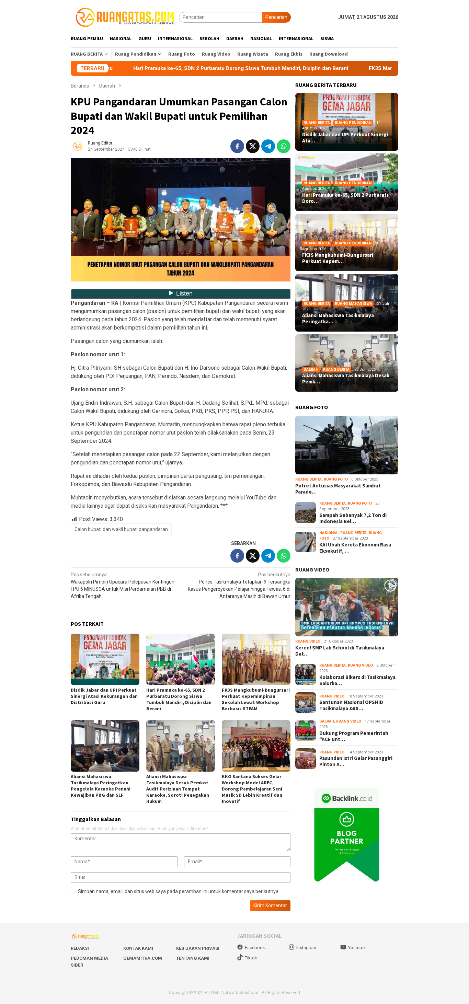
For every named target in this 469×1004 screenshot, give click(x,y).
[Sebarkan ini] (237, 146)
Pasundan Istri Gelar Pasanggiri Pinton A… (355, 761)
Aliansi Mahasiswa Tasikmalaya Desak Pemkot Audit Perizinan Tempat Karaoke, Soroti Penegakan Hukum (177, 788)
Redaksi (80, 948)
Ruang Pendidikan (353, 122)
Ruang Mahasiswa (353, 303)
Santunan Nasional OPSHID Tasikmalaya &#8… (351, 705)
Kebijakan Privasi (197, 948)
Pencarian (276, 17)
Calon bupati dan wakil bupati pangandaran (121, 529)
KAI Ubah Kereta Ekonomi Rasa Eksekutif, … (355, 548)
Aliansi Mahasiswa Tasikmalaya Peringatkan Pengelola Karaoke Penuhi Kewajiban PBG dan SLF (100, 785)
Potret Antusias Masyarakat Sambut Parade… (338, 489)
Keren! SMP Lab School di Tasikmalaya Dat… (339, 651)
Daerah (311, 369)
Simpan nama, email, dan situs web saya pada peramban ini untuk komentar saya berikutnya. (178, 891)
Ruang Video (307, 641)
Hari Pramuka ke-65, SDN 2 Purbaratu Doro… (346, 198)
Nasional (328, 533)
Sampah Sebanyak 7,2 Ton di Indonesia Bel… (353, 518)
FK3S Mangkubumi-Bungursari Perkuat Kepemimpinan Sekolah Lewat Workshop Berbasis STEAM (256, 699)
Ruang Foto (336, 479)
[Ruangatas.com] (125, 17)
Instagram (306, 947)
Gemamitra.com (142, 958)
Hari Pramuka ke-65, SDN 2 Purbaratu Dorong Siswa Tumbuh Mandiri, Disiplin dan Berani (196, 68)
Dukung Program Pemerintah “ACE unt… (353, 736)
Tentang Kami (192, 958)
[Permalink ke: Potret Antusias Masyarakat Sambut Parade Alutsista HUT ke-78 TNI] (346, 445)
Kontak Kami (138, 948)
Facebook (255, 947)
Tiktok (251, 957)
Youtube (356, 947)
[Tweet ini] (253, 146)
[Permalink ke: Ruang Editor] (77, 145)
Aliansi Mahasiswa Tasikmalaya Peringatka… (338, 318)
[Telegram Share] (268, 146)
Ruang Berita (317, 122)
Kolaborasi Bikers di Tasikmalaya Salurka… (357, 680)
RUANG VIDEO (312, 569)
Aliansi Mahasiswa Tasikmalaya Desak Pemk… (345, 378)
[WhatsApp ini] (283, 146)
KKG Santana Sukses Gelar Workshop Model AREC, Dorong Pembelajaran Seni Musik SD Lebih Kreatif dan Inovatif (252, 788)
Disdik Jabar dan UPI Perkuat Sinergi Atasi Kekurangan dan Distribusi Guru (104, 696)
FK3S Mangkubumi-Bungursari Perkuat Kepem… (337, 258)
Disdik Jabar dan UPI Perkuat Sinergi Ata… (345, 137)
